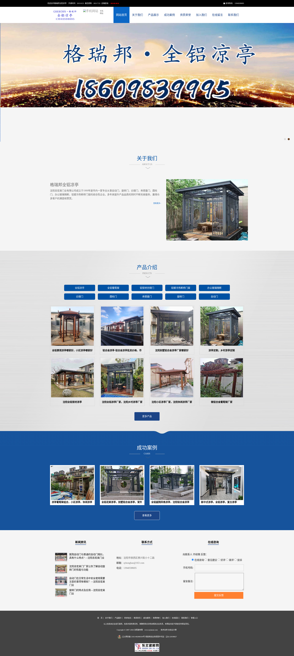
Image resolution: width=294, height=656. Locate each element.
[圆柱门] (113, 301)
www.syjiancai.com (151, 630)
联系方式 (147, 542)
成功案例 (169, 14)
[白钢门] (79, 301)
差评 (231, 560)
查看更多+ (157, 203)
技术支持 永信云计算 (169, 630)
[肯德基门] (147, 301)
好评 (222, 560)
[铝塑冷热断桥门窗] (181, 292)
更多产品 (147, 416)
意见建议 (212, 560)
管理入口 (194, 618)
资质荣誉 (185, 14)
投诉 (239, 560)
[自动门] (214, 301)
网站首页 (121, 14)
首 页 (99, 618)
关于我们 (137, 14)
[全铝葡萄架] (113, 292)
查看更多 (147, 515)
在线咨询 (213, 542)
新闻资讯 (80, 542)
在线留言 (217, 14)
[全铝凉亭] (79, 292)
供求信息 (127, 618)
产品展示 (153, 14)
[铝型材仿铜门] (147, 292)
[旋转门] (181, 301)
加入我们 (201, 14)
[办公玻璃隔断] (214, 292)
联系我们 (233, 14)
